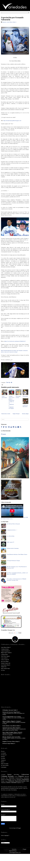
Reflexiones (11, 781)
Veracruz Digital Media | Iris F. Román (12, 716)
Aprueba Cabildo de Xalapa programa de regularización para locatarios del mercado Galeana (14, 729)
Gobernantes (3, 767)
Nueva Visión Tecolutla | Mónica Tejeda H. (12, 732)
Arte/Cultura (16, 774)
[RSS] (20, 427)
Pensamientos (25, 779)
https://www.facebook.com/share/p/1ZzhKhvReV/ (15, 341)
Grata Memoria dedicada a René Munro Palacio (17, 554)
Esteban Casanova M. (5, 663)
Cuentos (16, 776)
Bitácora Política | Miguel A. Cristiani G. (12, 721)
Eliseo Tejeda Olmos (5, 668)
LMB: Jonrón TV (10, 542)
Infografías (14, 779)
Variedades (14, 782)
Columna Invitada (5, 649)
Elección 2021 (4, 778)
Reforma (3, 756)
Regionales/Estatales (20, 781)
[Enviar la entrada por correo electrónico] (2, 384)
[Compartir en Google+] (10, 382)
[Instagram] (13, 427)
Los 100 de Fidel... (11, 536)
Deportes (4, 22)
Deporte (21, 776)
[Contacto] (18, 427)
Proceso (3, 751)
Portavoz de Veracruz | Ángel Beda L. (11, 712)
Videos (22, 782)
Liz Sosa (3, 670)
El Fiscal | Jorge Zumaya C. (9, 743)
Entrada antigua (25, 413)
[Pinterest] (9, 427)
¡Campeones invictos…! (12, 530)
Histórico (3, 779)
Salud (27, 781)
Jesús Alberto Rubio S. (11, 22)
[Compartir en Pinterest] (11, 382)
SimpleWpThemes (13, 850)
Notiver (2, 761)
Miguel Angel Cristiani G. (6, 652)
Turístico (8, 782)
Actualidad (3, 774)
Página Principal (16, 413)
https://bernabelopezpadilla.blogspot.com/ (12, 120)
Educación (27, 776)
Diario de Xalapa (4, 763)
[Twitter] (3, 427)
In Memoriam (8, 779)
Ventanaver (3, 760)
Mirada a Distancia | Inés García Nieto (11, 736)
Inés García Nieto (5, 661)
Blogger (19, 828)
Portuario (6, 781)
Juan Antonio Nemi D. (5, 665)
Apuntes (9, 774)
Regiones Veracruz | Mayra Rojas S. (11, 741)
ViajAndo (19, 782)
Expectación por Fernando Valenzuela (12, 18)
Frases (3, 434)
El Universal (3, 754)
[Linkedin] (15, 427)
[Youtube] (11, 427)
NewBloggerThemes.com (15, 852)
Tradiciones (3, 782)
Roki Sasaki (25, 396)
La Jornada (3, 753)
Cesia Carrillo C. (4, 657)
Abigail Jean (3, 666)
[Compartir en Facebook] (6, 382)
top (15, 640)
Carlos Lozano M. (5, 659)
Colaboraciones (4, 654)
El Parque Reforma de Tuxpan (13, 560)
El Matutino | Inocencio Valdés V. (10, 710)
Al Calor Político (5, 765)
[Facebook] (1, 427)
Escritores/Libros (19, 778)
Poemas (2, 781)
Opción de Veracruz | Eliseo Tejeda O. (12, 727)
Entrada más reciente (5, 413)
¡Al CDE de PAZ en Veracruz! (13, 523)
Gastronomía (26, 778)
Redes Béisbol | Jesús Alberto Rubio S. (12, 725)
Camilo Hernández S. (5, 650)
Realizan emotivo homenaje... (13, 548)
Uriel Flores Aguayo (5, 656)
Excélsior (3, 758)
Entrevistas (11, 778)
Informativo (19, 779)
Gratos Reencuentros (4, 398)
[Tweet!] (8, 382)
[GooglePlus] (6, 427)
